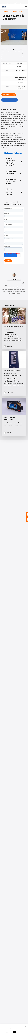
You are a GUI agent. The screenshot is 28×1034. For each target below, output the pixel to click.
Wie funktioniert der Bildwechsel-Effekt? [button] (11, 181)
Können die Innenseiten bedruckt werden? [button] (10, 191)
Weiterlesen (19, 1032)
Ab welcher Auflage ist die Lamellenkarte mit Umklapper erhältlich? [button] (10, 162)
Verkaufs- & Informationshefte (12, 375)
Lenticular (7, 329)
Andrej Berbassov (14, 280)
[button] (26, 7)
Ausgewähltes (8, 326)
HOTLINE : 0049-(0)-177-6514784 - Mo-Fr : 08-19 (14, 2)
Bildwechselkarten (18, 326)
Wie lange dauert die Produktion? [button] (11, 172)
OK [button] (14, 1032)
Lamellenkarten (6, 11)
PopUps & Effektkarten (10, 373)
